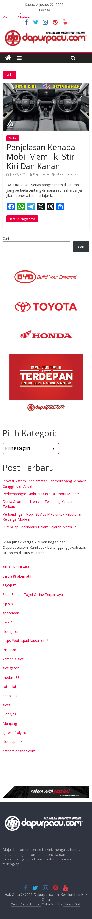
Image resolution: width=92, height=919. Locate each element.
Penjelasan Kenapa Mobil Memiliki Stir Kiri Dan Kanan (40, 156)
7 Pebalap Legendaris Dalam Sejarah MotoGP (39, 527)
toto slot (9, 686)
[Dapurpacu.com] (8, 58)
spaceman (11, 613)
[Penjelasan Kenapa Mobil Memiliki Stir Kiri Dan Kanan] (46, 86)
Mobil (13, 138)
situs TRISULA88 (16, 567)
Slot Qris (9, 714)
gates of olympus (16, 732)
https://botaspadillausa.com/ (25, 640)
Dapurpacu (41, 174)
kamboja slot (13, 659)
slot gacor (11, 631)
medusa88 (11, 677)
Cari (6, 238)
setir (69, 174)
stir (76, 174)
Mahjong (10, 723)
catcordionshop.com (19, 751)
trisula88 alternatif (17, 576)
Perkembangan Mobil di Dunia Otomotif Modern (41, 493)
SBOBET (9, 585)
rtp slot (8, 603)
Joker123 (10, 622)
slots (6, 705)
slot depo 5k (12, 741)
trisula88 (9, 649)
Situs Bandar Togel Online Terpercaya (33, 594)
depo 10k (10, 695)
